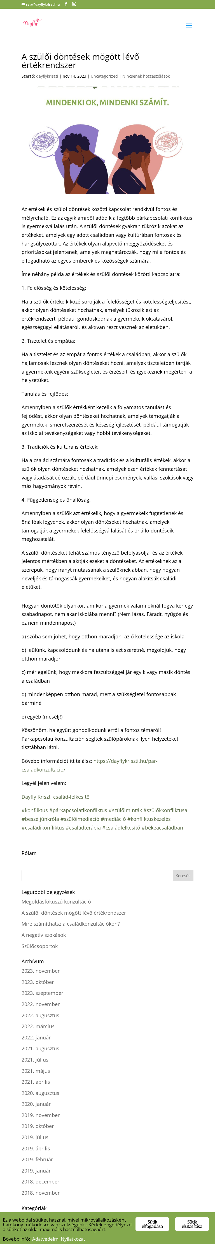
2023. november (41, 970)
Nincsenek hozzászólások (146, 76)
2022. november (41, 1004)
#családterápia (83, 827)
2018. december (40, 1181)
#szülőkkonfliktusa (165, 810)
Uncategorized (104, 76)
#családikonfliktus (43, 827)
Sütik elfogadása (152, 1224)
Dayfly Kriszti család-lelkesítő (56, 796)
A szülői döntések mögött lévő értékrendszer (74, 912)
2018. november (41, 1192)
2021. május (36, 1070)
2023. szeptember (42, 993)
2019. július (35, 1137)
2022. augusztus (40, 1015)
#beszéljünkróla (40, 819)
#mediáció (113, 819)
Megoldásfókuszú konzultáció (56, 901)
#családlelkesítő (121, 827)
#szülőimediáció (79, 819)
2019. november (41, 1115)
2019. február (37, 1159)
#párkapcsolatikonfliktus (77, 810)
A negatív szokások (44, 935)
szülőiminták (127, 810)
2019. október (38, 1126)
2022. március (38, 1026)
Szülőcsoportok (40, 946)
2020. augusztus (40, 1093)
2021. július (35, 1059)
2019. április (36, 1148)
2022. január (36, 1037)
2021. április (36, 1081)
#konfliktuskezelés (149, 819)
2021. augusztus (40, 1048)
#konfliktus (35, 810)
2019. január (36, 1170)
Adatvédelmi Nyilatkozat (58, 1239)
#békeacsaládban (162, 827)
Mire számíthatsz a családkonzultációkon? (71, 923)
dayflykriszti (47, 76)
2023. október (38, 982)
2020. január (36, 1104)
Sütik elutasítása (192, 1224)
